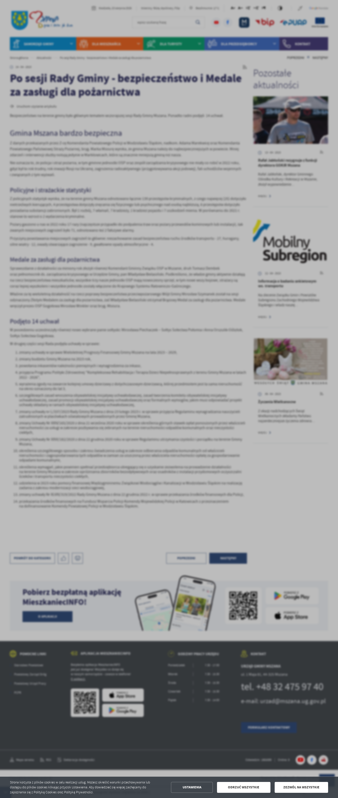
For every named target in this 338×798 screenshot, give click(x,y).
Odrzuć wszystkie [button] (243, 787)
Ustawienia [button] (192, 787)
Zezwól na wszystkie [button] (301, 787)
